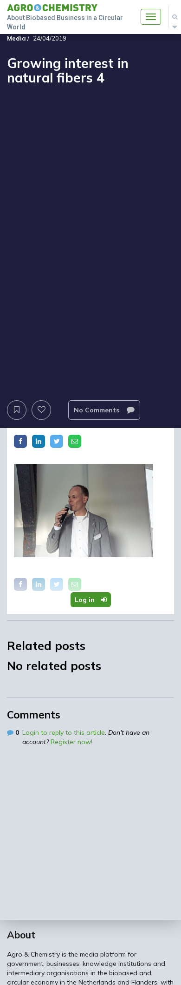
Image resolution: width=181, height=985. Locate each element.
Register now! (71, 742)
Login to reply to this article (63, 732)
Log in (86, 599)
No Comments (97, 410)
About (21, 935)
